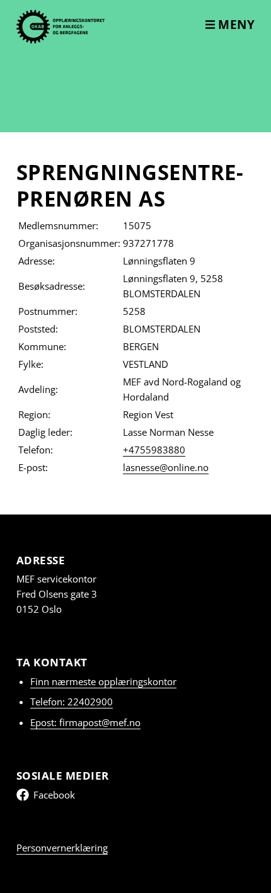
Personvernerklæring (62, 847)
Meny (235, 24)
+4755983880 (154, 449)
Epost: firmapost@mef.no (85, 722)
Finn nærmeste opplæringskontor (103, 681)
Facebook (54, 794)
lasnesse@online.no (166, 467)
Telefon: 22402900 (71, 701)
